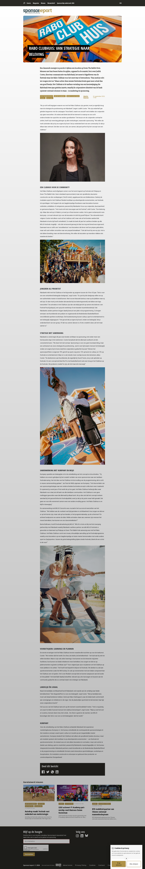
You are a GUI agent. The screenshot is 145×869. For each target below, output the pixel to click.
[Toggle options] (126, 858)
